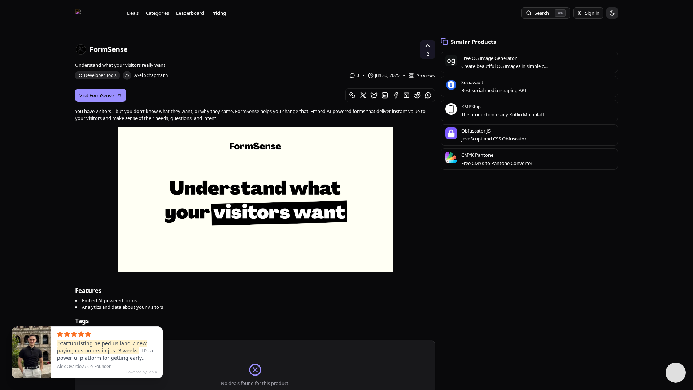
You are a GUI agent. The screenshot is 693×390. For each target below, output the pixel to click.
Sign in (592, 13)
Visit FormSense (96, 95)
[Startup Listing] (96, 13)
